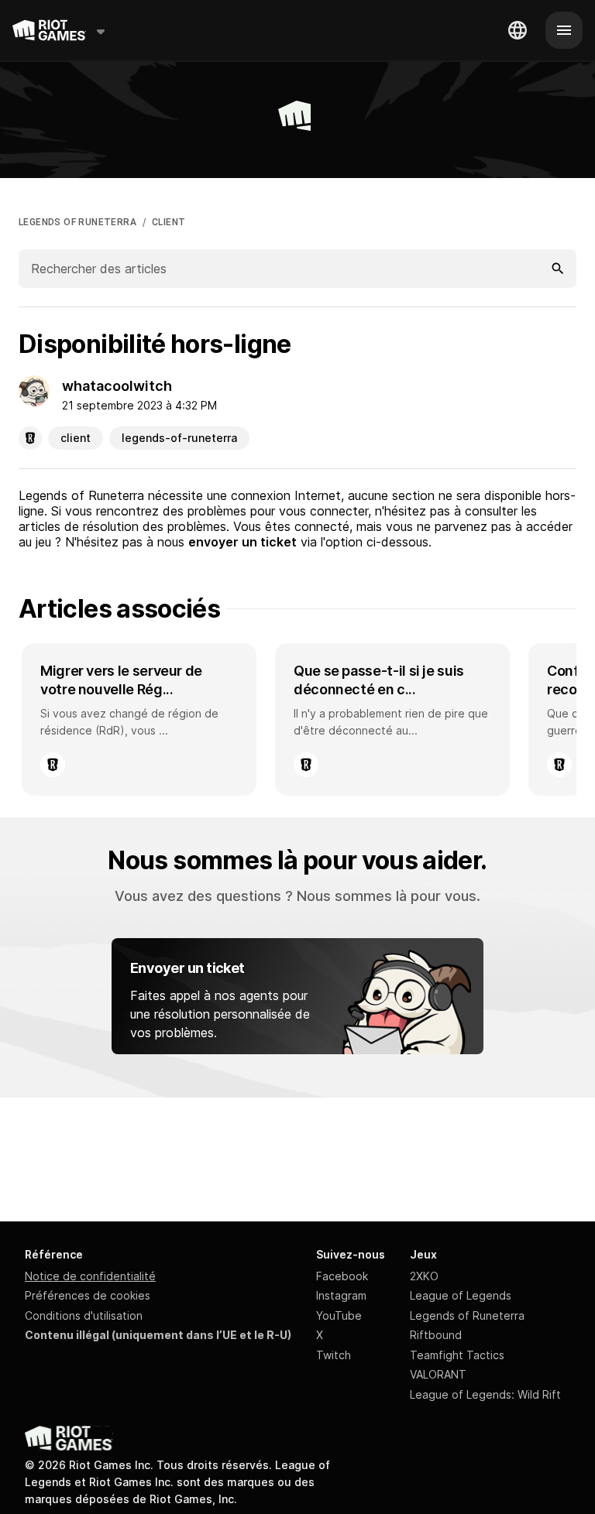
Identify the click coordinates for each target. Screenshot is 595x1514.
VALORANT (438, 1374)
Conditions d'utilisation (84, 1315)
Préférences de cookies (87, 1295)
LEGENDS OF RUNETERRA (77, 222)
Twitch (333, 1355)
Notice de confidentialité (90, 1276)
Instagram (341, 1295)
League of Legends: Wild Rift (485, 1394)
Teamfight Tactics (457, 1355)
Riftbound (436, 1334)
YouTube (339, 1315)
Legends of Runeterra (467, 1315)
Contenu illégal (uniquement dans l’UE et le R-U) (158, 1334)
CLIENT (168, 222)
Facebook (342, 1276)
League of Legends (460, 1295)
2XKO (424, 1276)
